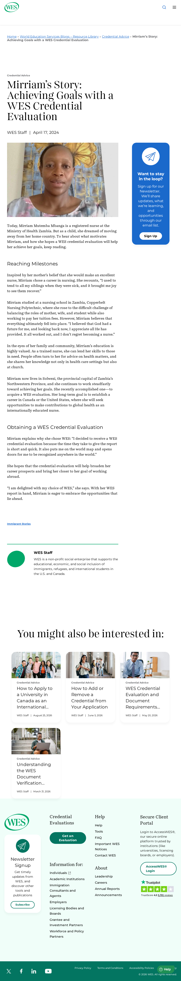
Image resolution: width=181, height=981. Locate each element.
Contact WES (105, 855)
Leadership (104, 876)
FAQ (98, 838)
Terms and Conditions (110, 968)
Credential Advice (115, 36)
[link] (36, 687)
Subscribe (22, 904)
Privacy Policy (83, 968)
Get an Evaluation (68, 838)
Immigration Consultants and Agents (63, 890)
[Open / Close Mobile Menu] (174, 7)
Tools (99, 831)
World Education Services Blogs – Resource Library (59, 36)
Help (98, 825)
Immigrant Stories (19, 523)
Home (12, 36)
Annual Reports (107, 889)
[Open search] (164, 7)
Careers (101, 883)
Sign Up (150, 236)
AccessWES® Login (156, 868)
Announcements (108, 895)
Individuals (58, 873)
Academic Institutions (67, 879)
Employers (58, 902)
